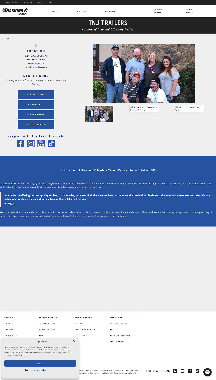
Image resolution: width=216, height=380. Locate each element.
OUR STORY (9, 323)
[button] (74, 341)
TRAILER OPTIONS (47, 323)
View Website (36, 104)
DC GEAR (28, 2)
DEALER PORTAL (12, 2)
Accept (40, 363)
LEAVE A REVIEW (117, 341)
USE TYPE (81, 11)
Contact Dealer (36, 124)
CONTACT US (116, 317)
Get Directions (36, 94)
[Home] (15, 11)
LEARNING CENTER (48, 317)
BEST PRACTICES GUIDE (85, 329)
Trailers (54, 11)
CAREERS (52, 2)
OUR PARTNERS (10, 335)
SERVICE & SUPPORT (84, 317)
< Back (5, 38)
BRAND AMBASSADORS (120, 335)
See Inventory (36, 114)
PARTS (40, 2)
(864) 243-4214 (36, 63)
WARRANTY (79, 323)
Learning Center (158, 11)
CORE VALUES (10, 329)
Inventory (109, 11)
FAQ (41, 335)
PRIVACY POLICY (40, 370)
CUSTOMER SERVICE (118, 323)
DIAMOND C (9, 317)
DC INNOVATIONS (47, 329)
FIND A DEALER (189, 11)
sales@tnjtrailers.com (36, 66)
